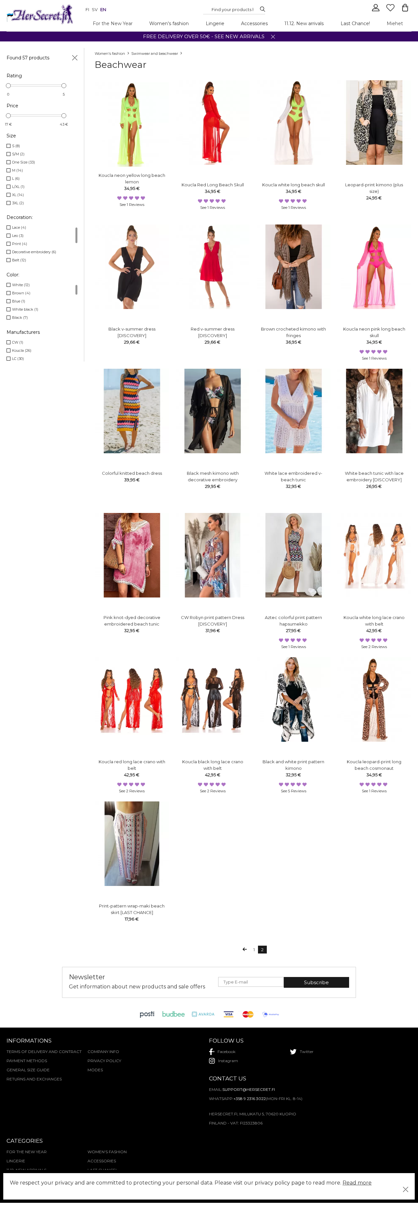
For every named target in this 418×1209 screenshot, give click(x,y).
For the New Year (113, 23)
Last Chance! (355, 23)
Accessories (254, 23)
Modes (95, 1069)
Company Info (103, 1051)
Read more (357, 1183)
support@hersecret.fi (248, 1089)
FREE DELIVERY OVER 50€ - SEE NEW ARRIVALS (204, 36)
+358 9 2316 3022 (249, 1098)
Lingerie (215, 23)
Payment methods (27, 1060)
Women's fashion (169, 23)
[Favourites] (391, 10)
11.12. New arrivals (304, 23)
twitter (307, 1051)
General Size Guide (28, 1069)
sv (95, 9)
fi (87, 9)
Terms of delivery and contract (44, 1051)
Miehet (395, 23)
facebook (226, 1051)
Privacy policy (104, 1060)
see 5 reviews (293, 790)
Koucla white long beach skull (293, 184)
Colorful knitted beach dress (132, 473)
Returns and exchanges (34, 1079)
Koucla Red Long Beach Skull (213, 184)
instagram (228, 1060)
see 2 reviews (374, 646)
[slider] (8, 85)
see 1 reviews (132, 204)
